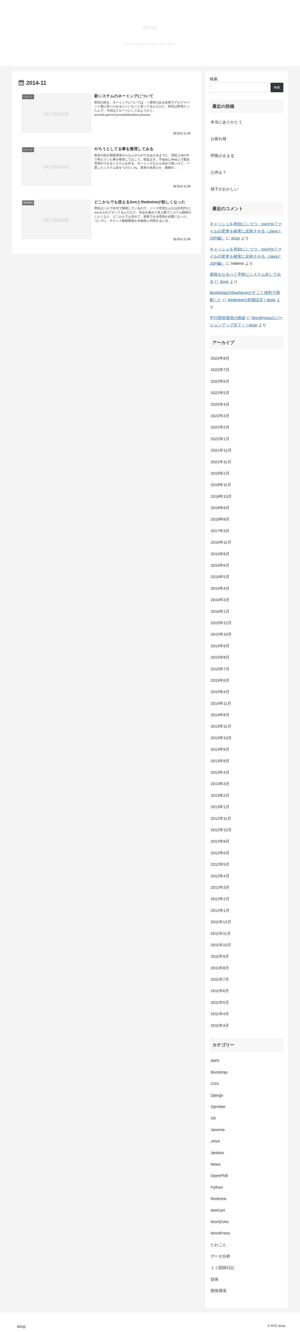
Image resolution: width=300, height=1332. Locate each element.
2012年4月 (220, 876)
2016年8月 (220, 554)
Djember (218, 1107)
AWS (215, 1060)
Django (217, 1095)
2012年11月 (221, 818)
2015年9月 (220, 645)
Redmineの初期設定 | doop (251, 300)
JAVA (215, 1141)
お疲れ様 (218, 139)
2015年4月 (220, 692)
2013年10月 (221, 737)
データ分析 (220, 1256)
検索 (214, 79)
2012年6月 (220, 853)
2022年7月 (220, 370)
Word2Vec (220, 1222)
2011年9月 (220, 956)
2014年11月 (221, 703)
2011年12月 (221, 922)
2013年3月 (220, 784)
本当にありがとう (226, 122)
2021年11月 (221, 462)
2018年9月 (220, 508)
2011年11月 (221, 933)
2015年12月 (221, 623)
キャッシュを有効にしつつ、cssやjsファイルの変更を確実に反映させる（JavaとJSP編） (246, 231)
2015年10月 (221, 634)
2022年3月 (220, 416)
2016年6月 (220, 565)
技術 (215, 1279)
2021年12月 (221, 450)
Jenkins (217, 1152)
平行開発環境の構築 (227, 318)
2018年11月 (221, 485)
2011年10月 (221, 945)
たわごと (218, 1244)
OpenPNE (219, 1175)
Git (213, 1118)
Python (217, 1187)
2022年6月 (220, 381)
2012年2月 (220, 899)
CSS (215, 1083)
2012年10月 (221, 830)
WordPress (220, 1233)
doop (235, 238)
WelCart (218, 1210)
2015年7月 (220, 669)
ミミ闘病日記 (222, 1267)
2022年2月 (220, 427)
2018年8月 (220, 519)
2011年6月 (220, 991)
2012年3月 (220, 887)
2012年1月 (220, 910)
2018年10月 (221, 496)
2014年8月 (220, 715)
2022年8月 (220, 358)
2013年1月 (220, 807)
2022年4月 (220, 404)
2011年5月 (220, 1002)
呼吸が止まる (222, 155)
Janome (218, 1129)
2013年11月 (221, 726)
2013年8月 (220, 761)
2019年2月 (220, 473)
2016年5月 (220, 577)
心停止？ (218, 172)
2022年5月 (220, 393)
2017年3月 (220, 530)
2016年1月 (220, 611)
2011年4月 (220, 1014)
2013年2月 (220, 795)
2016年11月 (221, 542)
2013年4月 (220, 772)
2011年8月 (220, 968)
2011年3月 (220, 1025)
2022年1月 (220, 438)
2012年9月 (220, 841)
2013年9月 (220, 749)
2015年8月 (220, 657)
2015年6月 (220, 680)
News (215, 1164)
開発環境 (218, 1291)
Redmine (218, 1199)
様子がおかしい (224, 189)
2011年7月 (220, 979)
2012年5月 (220, 864)
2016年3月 (220, 600)
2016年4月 (220, 588)
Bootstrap (219, 1072)
